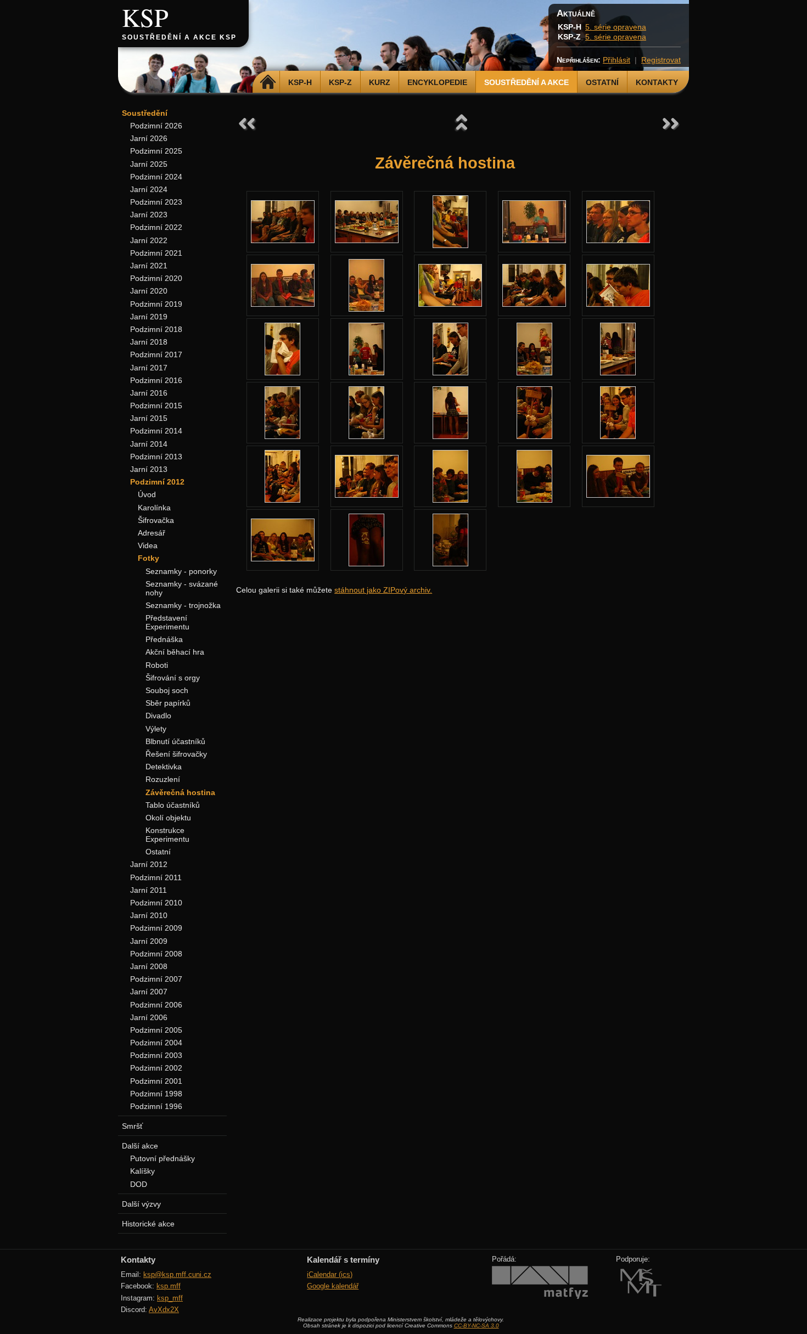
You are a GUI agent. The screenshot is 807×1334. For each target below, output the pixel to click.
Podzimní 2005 (156, 1030)
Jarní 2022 (148, 240)
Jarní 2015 (148, 418)
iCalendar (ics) (329, 1274)
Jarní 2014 (148, 444)
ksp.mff (168, 1286)
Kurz (379, 82)
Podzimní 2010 (156, 902)
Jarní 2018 (148, 341)
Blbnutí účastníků (175, 741)
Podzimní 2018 (156, 329)
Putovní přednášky (162, 1158)
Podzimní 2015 (156, 405)
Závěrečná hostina (180, 792)
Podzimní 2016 (156, 380)
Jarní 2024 (148, 189)
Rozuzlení (162, 779)
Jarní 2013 (148, 469)
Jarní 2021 (148, 265)
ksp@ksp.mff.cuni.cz (177, 1274)
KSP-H (300, 82)
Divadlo (158, 715)
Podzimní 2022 (156, 227)
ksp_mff (170, 1298)
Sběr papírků (167, 703)
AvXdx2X (164, 1309)
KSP (145, 17)
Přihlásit (616, 59)
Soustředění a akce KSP (179, 37)
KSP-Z (340, 82)
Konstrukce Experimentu (167, 834)
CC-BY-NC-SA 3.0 (476, 1325)
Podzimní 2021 (156, 253)
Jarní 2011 (148, 890)
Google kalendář (332, 1286)
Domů (267, 82)
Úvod (147, 494)
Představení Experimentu (167, 622)
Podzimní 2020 (156, 278)
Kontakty (657, 82)
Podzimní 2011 (156, 877)
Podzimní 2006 (156, 1004)
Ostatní (602, 82)
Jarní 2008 (148, 966)
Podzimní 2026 (156, 125)
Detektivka (163, 766)
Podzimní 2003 (156, 1055)
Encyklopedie (437, 82)
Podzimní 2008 (156, 953)
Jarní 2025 (148, 164)
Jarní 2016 (148, 393)
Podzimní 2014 (156, 430)
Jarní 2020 (148, 290)
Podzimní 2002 (156, 1067)
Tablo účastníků (172, 805)
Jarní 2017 (148, 367)
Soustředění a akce (526, 82)
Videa (148, 545)
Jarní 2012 (148, 864)
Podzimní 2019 (156, 304)
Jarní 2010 (148, 915)
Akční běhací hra (174, 652)
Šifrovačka (156, 520)
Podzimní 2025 (156, 151)
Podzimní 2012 (157, 481)
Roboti (156, 665)
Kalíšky (142, 1171)
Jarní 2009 (148, 941)
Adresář (151, 532)
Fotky (148, 558)
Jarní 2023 (148, 214)
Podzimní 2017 (156, 354)
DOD (138, 1184)
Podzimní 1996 (156, 1106)
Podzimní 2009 (156, 928)
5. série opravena (615, 26)
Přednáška (164, 639)
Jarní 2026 (148, 138)
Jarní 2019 (148, 316)
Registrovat (661, 59)
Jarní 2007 (148, 991)
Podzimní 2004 (156, 1042)
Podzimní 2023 (156, 202)
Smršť (132, 1126)
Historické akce (148, 1223)
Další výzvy (141, 1204)
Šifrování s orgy (172, 677)
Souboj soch (166, 690)
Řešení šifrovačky (176, 754)
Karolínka (154, 507)
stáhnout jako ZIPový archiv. (383, 590)
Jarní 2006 (148, 1017)
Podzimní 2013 (156, 456)
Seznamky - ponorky (181, 571)
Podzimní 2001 (156, 1081)
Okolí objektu (168, 817)
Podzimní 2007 (156, 979)
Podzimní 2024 (156, 176)
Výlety (155, 728)
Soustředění (144, 113)
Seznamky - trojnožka (183, 605)
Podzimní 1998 (156, 1093)
